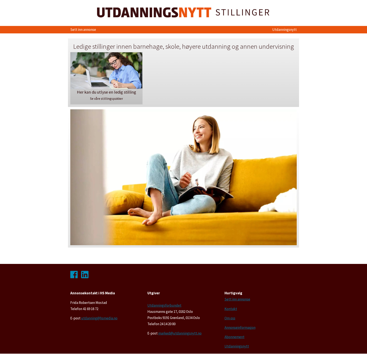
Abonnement (234, 337)
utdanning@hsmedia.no (99, 318)
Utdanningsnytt (284, 29)
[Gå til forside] (183, 12)
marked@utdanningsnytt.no (180, 333)
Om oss (229, 318)
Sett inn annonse (83, 29)
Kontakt (230, 308)
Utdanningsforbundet (164, 305)
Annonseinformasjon (239, 327)
